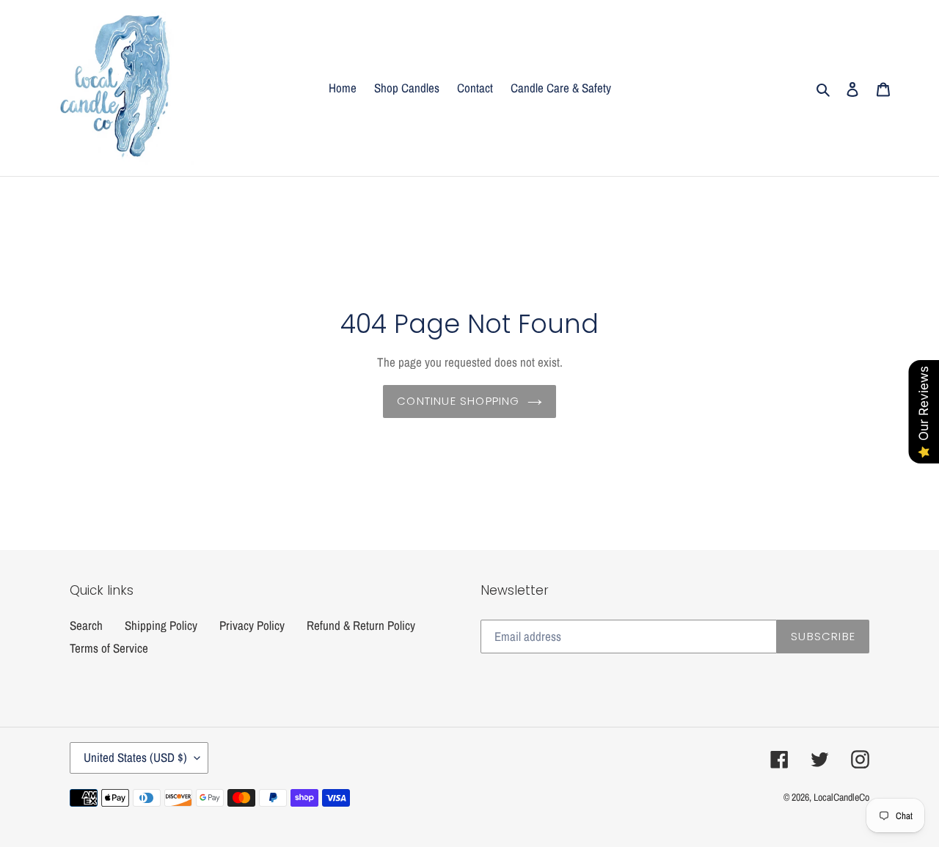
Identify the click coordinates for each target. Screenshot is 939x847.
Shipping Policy (161, 625)
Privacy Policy (252, 625)
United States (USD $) (135, 757)
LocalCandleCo (841, 797)
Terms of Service (109, 647)
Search (86, 625)
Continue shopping (458, 400)
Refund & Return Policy (361, 625)
